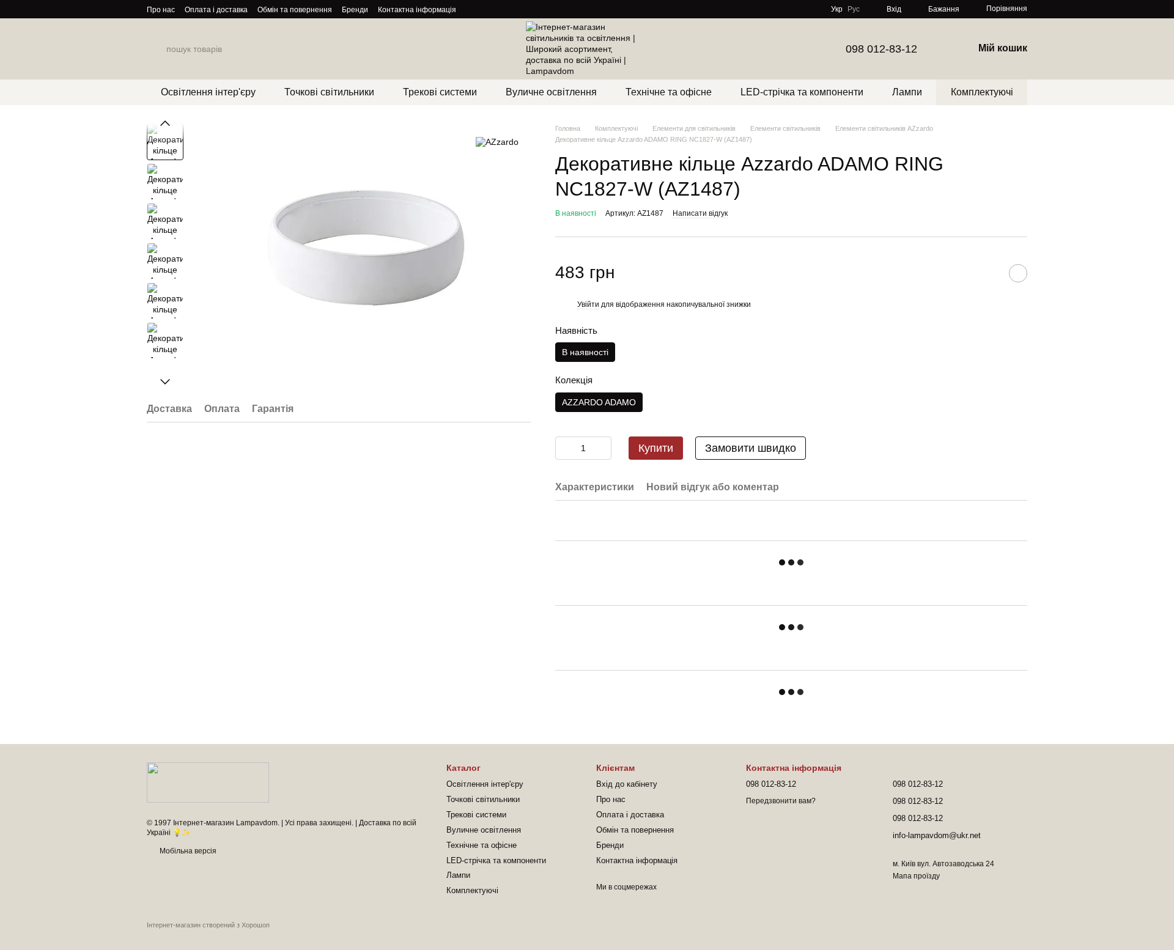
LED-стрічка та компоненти (801, 92)
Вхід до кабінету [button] (626, 784)
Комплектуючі (982, 92)
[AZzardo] (497, 141)
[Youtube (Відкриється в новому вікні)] (517, 9)
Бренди (355, 10)
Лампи (907, 92)
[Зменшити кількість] (564, 448)
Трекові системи (440, 92)
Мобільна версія (187, 851)
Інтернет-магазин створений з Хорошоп (208, 925)
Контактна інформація (417, 10)
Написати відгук (700, 213)
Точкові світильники (329, 92)
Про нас (161, 10)
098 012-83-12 (881, 48)
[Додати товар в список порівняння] (987, 273)
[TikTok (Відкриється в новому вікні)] (488, 9)
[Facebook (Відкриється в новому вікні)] (503, 9)
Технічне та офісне (669, 92)
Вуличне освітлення (551, 92)
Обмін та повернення (294, 10)
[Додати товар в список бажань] (1018, 273)
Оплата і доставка (216, 10)
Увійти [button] (588, 304)
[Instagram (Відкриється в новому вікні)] (473, 9)
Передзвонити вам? (781, 801)
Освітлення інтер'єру (208, 92)
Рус (853, 9)
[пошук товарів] (156, 49)
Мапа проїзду (916, 876)
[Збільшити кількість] (602, 448)
